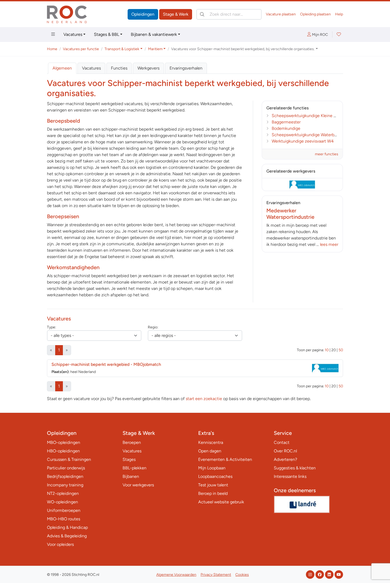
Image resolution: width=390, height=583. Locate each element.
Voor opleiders (60, 544)
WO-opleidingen (62, 501)
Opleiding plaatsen (315, 14)
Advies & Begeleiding (67, 535)
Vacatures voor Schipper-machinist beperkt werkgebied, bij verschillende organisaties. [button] (243, 49)
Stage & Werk (175, 14)
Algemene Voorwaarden (176, 574)
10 (327, 350)
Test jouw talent (213, 484)
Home (52, 49)
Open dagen (209, 450)
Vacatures (72, 34)
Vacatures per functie (81, 49)
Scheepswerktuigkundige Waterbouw (307, 134)
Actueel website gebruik (221, 501)
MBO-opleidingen (63, 442)
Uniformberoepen (63, 510)
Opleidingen (142, 14)
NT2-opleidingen (63, 493)
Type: (51, 327)
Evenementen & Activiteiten (225, 459)
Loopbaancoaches (215, 476)
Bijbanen (131, 476)
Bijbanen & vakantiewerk (154, 34)
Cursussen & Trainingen (69, 459)
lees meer (329, 244)
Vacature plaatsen (281, 14)
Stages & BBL (106, 34)
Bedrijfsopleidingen (65, 476)
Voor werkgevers (138, 484)
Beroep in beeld (213, 493)
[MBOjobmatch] (302, 184)
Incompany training (65, 484)
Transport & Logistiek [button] (122, 49)
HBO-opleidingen (63, 450)
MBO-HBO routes (63, 518)
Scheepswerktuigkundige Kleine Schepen (311, 115)
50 (341, 350)
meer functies (326, 154)
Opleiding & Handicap (67, 527)
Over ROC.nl (285, 450)
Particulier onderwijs (66, 467)
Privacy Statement (216, 574)
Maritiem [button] (155, 49)
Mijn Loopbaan (212, 467)
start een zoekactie (204, 398)
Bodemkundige (286, 128)
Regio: (153, 327)
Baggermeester (286, 122)
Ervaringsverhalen (186, 68)
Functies (119, 68)
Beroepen (132, 442)
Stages (129, 459)
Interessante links (290, 476)
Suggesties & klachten (295, 467)
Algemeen (62, 68)
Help (339, 14)
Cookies (242, 574)
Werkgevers (148, 68)
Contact (281, 442)
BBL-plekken (134, 467)
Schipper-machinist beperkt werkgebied (106, 364)
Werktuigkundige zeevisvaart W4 (303, 141)
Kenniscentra (210, 442)
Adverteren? (285, 459)
